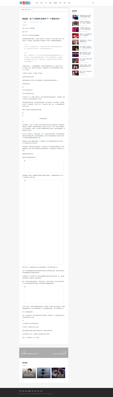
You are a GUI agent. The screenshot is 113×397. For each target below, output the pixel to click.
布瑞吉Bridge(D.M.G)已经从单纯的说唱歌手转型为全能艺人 (85, 17)
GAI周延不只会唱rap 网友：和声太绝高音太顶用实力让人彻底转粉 (85, 29)
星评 (29, 9)
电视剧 (55, 3)
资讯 (41, 3)
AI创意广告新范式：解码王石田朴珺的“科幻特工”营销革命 (85, 66)
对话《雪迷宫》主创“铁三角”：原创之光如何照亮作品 (86, 47)
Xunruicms (50, 393)
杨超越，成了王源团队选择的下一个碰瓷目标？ (85, 34)
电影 (50, 3)
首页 (37, 3)
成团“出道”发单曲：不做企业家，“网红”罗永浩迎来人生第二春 (85, 54)
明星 (46, 3)
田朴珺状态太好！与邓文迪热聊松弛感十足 (85, 41)
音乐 (60, 3)
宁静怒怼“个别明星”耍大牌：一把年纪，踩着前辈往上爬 (85, 23)
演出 (69, 3)
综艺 (65, 3)
